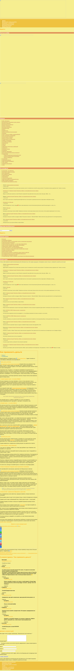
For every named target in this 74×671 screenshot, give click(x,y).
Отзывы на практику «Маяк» (8, 250)
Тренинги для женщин (7, 163)
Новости (4, 144)
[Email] (19, 542)
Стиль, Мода (4, 162)
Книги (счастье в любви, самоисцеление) (11, 134)
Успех (3, 164)
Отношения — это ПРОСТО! (8, 23)
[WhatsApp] (19, 532)
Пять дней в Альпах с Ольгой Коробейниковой (12, 247)
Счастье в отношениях (7, 178)
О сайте (3, 665)
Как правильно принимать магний (9, 254)
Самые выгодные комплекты (8, 242)
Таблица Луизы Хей (6, 26)
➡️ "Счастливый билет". (21, 358)
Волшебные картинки (7, 25)
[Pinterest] (19, 544)
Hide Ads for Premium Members (9, 662)
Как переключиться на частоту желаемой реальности (14, 253)
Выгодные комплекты (7, 127)
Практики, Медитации (7, 151)
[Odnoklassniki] (19, 539)
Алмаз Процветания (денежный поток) (12, 155)
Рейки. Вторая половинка (7, 180)
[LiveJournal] (19, 545)
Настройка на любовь (7, 141)
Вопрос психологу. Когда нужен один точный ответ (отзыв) (15, 248)
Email (1, 648)
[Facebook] (19, 529)
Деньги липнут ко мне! (7, 251)
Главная (3, 20)
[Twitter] (19, 536)
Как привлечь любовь (7, 174)
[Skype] (19, 540)
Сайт (1, 651)
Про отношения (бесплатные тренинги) (10, 152)
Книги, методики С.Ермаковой (8, 135)
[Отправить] (19, 547)
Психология (4, 158)
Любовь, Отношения (6, 140)
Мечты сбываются (8, 157)
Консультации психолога (7, 136)
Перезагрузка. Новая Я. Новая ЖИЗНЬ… (10, 246)
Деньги (3, 129)
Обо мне (11, 202)
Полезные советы (6, 149)
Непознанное (5, 143)
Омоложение (5, 176)
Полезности (4, 147)
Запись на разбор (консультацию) (9, 132)
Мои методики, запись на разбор (9, 22)
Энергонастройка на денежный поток (10, 179)
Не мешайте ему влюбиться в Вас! (9, 181)
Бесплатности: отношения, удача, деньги (11, 122)
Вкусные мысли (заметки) (7, 124)
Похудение (4, 150)
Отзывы (4, 145)
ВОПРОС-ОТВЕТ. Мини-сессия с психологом (15, 310)
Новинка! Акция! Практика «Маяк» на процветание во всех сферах (23, 190)
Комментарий (3, 641)
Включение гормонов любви (8, 172)
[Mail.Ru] (19, 537)
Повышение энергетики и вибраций (10, 146)
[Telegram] (19, 531)
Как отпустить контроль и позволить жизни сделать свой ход (15, 252)
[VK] (19, 527)
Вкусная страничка (6, 123)
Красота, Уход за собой (7, 138)
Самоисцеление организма (8, 24)
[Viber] (19, 534)
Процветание (5, 153)
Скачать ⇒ (28, 489)
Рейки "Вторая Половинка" (8, 161)
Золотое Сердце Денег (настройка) (11, 156)
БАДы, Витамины (5, 121)
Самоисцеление (5, 175)
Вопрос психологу (6, 125)
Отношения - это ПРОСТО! (8, 170)
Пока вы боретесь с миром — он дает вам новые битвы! (14, 243)
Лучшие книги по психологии (8, 139)
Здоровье (4, 133)
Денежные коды (5, 128)
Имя (1, 646)
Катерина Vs (5, 190)
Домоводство (5, 130)
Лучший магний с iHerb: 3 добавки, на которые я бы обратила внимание (18, 256)
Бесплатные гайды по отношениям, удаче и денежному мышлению (17, 241)
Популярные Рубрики (7, 240)
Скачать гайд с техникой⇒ (5, 522)
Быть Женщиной (5, 173)
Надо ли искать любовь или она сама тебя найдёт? (13, 245)
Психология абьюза (6, 160)
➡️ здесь (10, 550)
